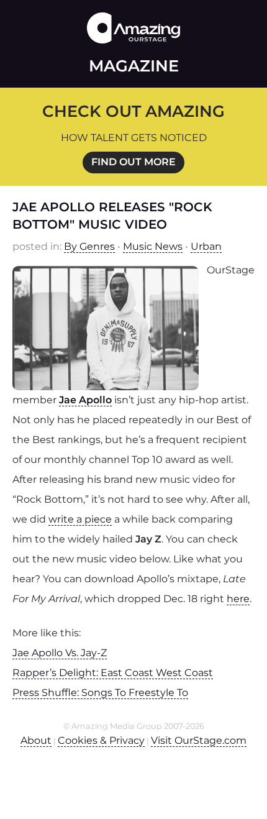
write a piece (80, 519)
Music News (153, 246)
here (238, 599)
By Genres (89, 246)
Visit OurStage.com (199, 740)
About (36, 740)
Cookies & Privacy (101, 740)
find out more (133, 162)
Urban (206, 246)
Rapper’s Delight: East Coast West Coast (112, 673)
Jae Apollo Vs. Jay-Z (59, 653)
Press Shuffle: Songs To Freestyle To (100, 692)
